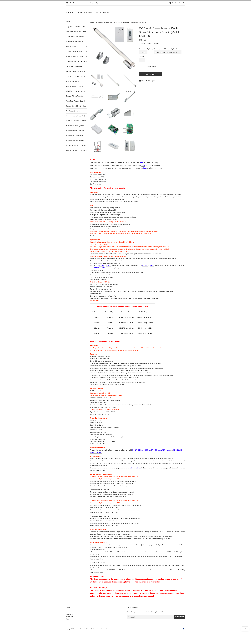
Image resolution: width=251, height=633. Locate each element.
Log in (92, 3)
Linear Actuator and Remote (76, 61)
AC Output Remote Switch (76, 41)
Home (68, 22)
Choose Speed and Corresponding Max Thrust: (166, 49)
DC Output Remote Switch (76, 36)
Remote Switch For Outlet (75, 86)
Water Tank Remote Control (75, 101)
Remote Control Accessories (76, 150)
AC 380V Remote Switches (76, 91)
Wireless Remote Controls (76, 141)
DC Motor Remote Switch (76, 51)
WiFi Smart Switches (73, 111)
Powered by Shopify (102, 629)
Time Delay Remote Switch (76, 76)
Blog (67, 619)
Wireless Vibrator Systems (75, 126)
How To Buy (69, 616)
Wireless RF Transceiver (74, 136)
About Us (69, 612)
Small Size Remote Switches (76, 121)
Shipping (142, 43)
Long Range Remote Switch (76, 27)
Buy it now (150, 74)
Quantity (141, 56)
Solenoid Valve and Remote (76, 71)
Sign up (98, 3)
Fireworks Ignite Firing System (76, 116)
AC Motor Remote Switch (76, 56)
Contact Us (69, 614)
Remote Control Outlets (74, 81)
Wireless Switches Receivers (76, 145)
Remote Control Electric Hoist (76, 106)
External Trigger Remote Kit (76, 96)
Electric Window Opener (74, 66)
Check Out (182, 3)
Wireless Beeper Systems (75, 131)
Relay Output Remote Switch (76, 32)
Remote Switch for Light (76, 46)
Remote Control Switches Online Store (87, 12)
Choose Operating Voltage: (146, 49)
